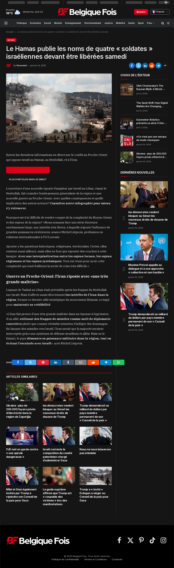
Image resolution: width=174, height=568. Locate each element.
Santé (131, 23)
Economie (35, 23)
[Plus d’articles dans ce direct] (28, 170)
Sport (141, 23)
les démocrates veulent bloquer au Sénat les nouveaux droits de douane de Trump (58, 411)
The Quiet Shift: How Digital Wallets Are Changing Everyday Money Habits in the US (152, 104)
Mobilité (120, 23)
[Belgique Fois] (87, 12)
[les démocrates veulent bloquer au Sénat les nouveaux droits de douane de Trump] (59, 392)
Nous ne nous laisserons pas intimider (95, 451)
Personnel (21, 65)
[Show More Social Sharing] (165, 65)
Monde (58, 23)
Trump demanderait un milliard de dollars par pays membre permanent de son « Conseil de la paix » (94, 413)
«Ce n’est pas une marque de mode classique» (151, 138)
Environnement (92, 23)
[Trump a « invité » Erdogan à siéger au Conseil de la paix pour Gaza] (96, 476)
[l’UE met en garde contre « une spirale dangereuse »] (22, 436)
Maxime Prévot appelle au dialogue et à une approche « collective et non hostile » (146, 268)
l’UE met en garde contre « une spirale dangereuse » (22, 453)
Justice (108, 23)
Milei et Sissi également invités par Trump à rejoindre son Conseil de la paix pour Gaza (21, 495)
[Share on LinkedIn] (145, 65)
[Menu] (5, 23)
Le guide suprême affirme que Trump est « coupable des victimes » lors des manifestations (57, 497)
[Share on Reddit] (152, 65)
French (160, 11)
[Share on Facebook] (132, 65)
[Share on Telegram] (158, 65)
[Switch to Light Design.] (168, 23)
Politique (22, 23)
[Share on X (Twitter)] (138, 65)
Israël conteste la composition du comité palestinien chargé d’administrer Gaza (57, 455)
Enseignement (73, 23)
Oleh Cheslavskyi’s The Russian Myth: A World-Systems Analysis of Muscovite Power (149, 87)
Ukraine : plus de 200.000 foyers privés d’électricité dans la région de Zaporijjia (21, 411)
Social (47, 23)
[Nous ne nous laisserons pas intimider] (96, 436)
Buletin (141, 11)
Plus (149, 23)
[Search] (163, 23)
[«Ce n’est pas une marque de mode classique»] (126, 140)
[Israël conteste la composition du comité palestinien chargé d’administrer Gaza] (59, 436)
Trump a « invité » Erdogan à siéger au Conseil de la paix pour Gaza (94, 495)
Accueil (9, 32)
